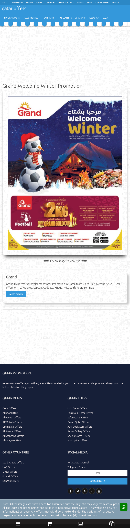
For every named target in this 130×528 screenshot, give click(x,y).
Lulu (5, 2)
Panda (115, 2)
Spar (89, 2)
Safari (29, 2)
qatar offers (14, 8)
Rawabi (51, 2)
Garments (49, 18)
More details (16, 294)
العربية (105, 18)
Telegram (94, 18)
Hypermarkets (11, 18)
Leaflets (67, 18)
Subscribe (96, 481)
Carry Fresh (102, 2)
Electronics (31, 18)
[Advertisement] (65, 54)
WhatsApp (80, 18)
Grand (39, 2)
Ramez (80, 2)
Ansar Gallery (66, 2)
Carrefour (17, 2)
